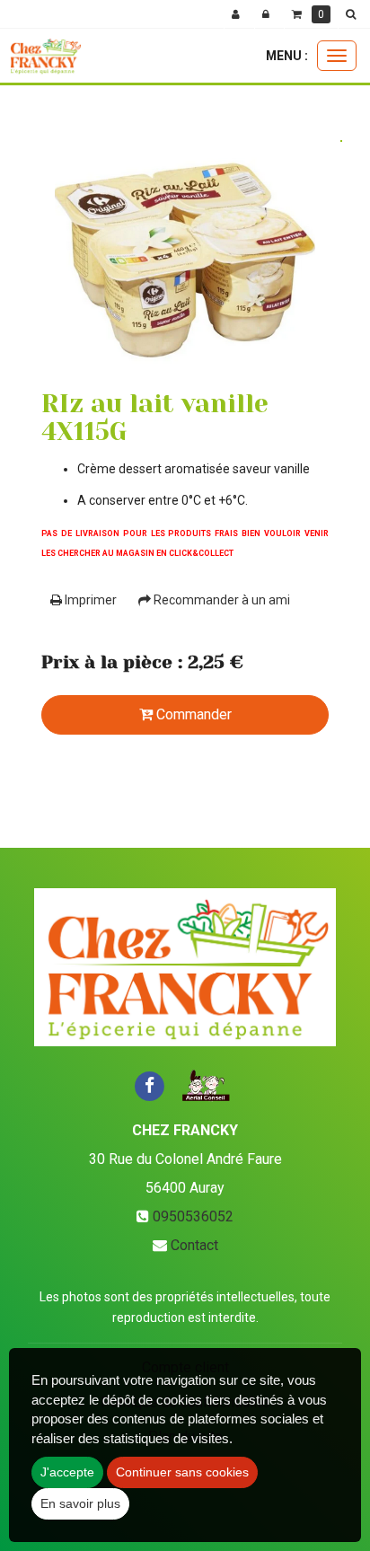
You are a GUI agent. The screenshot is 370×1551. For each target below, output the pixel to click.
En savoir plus (80, 1503)
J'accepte (67, 1472)
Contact (194, 1245)
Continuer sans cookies (182, 1472)
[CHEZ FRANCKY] (45, 55)
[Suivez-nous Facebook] (149, 1084)
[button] (354, 14)
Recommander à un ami (220, 600)
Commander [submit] (192, 714)
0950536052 (193, 1216)
